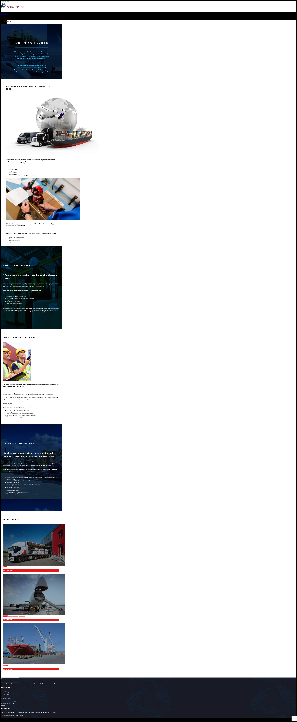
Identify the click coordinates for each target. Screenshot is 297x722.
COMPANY (6, 18)
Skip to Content (4, 14)
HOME (5, 14)
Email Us (3, 705)
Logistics (6, 691)
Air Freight (6, 692)
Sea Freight (6, 694)
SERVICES (6, 21)
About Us (9, 21)
